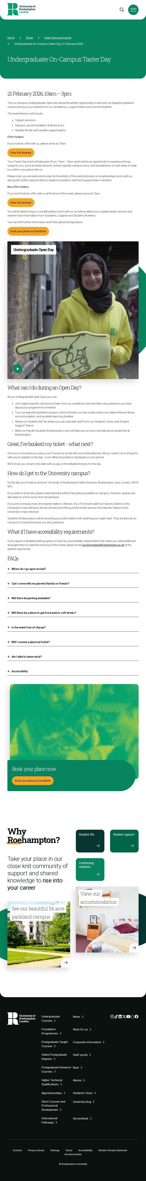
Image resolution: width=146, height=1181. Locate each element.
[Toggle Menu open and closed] (133, 10)
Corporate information (87, 1042)
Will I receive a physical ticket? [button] (31, 642)
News (76, 1016)
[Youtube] (128, 1017)
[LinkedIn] (120, 1017)
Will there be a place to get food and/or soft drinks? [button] (44, 612)
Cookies (17, 1150)
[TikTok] (116, 1017)
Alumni (77, 1080)
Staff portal (80, 1055)
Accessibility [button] (20, 671)
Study (29, 37)
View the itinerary (20, 152)
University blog (82, 1102)
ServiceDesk (80, 1118)
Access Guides (73, 1154)
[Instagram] (112, 1017)
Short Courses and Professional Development (53, 1105)
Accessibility (85, 1150)
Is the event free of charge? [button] (29, 627)
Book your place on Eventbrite (28, 231)
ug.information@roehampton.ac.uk (103, 545)
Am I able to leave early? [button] (27, 656)
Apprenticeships (52, 1093)
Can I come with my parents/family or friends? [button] (40, 583)
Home (11, 37)
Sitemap (55, 1150)
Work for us (80, 1029)
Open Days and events (57, 37)
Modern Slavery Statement (112, 1150)
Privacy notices (36, 1150)
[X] (124, 1017)
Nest (76, 1067)
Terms (69, 1150)
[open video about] (17, 368)
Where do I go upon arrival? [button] (29, 568)
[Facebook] (136, 1017)
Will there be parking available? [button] (31, 598)
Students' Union (83, 1093)
